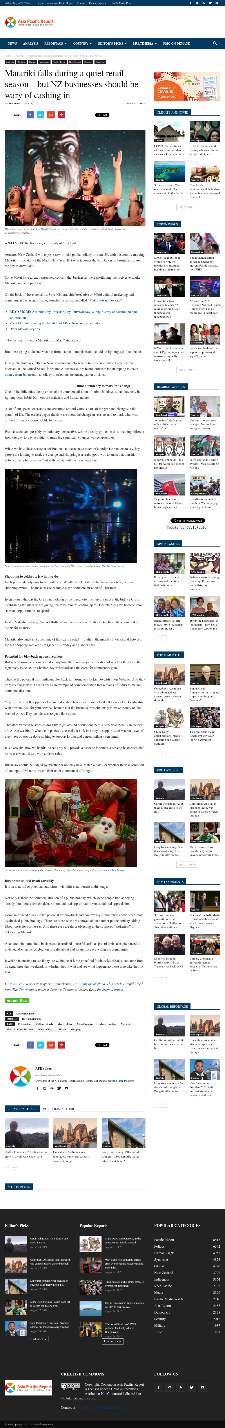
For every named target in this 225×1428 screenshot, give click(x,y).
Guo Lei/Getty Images (113, 566)
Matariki (126, 1024)
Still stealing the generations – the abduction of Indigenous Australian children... (168, 921)
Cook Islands (197, 841)
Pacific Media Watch (168, 1299)
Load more (186, 207)
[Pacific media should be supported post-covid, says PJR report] (205, 334)
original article (112, 989)
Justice (158, 1332)
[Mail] (197, 3)
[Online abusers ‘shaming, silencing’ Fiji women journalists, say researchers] (205, 563)
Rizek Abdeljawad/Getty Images (108, 870)
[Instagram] (46, 1088)
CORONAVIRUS (167, 224)
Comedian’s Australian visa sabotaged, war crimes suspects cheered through (71, 1156)
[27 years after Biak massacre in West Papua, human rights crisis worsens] (169, 484)
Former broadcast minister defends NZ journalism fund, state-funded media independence (167, 309)
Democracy (162, 1312)
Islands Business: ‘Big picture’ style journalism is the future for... (168, 624)
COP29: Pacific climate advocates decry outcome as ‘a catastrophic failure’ (169, 150)
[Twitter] (210, 3)
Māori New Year (86, 1024)
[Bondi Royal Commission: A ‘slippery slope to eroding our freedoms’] (205, 674)
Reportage (53, 43)
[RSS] (203, 3)
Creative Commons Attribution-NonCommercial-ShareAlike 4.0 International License (101, 1393)
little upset (68, 713)
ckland (60, 243)
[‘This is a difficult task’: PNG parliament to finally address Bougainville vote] (91, 1329)
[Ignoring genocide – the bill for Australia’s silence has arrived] (169, 445)
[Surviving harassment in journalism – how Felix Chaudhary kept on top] (205, 606)
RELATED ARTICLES (22, 1109)
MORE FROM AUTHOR (58, 1109)
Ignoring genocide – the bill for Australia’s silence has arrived (169, 464)
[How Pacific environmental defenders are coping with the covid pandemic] (205, 171)
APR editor (14, 103)
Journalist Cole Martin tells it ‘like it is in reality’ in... (167, 424)
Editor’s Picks (110, 43)
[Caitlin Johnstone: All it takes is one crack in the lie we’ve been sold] (27, 1133)
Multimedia (143, 43)
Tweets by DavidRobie (186, 528)
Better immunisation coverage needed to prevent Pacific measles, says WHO (204, 263)
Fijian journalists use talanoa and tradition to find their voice (168, 581)
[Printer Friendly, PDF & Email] (17, 1000)
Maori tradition (108, 1024)
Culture (32, 62)
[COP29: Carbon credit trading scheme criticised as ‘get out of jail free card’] (205, 131)
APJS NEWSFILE (168, 544)
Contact (81, 3)
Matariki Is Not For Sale (20, 1029)
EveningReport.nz (98, 3)
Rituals (62, 1029)
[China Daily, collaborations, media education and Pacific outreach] (169, 717)
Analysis (30, 43)
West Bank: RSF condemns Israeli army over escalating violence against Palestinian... (124, 1263)
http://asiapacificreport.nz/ (48, 1074)
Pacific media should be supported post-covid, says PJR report (204, 352)
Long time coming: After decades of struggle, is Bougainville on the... (169, 851)
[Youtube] (217, 3)
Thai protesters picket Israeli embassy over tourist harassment (202, 736)
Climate (159, 140)
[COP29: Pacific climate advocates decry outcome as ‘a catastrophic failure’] (169, 131)
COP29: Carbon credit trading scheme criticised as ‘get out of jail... (204, 150)
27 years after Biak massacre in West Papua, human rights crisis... (168, 503)
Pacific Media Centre (122, 3)
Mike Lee (35, 243)
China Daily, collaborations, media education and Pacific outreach (167, 738)
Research (88, 62)
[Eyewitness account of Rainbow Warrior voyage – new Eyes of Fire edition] (205, 484)
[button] (215, 43)
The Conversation (24, 989)
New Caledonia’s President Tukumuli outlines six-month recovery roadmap (201, 1089)
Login (40, 3)
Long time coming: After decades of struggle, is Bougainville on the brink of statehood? (123, 1156)
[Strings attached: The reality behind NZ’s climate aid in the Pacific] (169, 171)
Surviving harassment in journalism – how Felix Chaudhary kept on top (204, 624)
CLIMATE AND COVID (172, 112)
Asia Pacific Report (26, 1013)
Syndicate (100, 62)
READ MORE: (20, 311)
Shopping (76, 1029)
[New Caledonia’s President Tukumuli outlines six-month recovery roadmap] (205, 1069)
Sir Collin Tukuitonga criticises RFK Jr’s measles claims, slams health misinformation (167, 263)
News (12, 43)
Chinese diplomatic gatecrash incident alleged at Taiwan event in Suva (204, 964)
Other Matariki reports (24, 329)
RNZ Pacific (163, 1285)
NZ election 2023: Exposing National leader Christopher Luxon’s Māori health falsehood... (205, 307)
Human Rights (164, 1252)
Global (159, 952)
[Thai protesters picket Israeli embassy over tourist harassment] (205, 717)
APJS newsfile (162, 571)
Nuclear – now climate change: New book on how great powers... (203, 424)
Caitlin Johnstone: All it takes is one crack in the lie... (168, 807)
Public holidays (46, 1029)
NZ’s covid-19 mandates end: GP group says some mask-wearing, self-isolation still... (169, 354)
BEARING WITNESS (171, 387)
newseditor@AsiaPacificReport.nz (101, 1407)
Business (21, 62)
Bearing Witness (199, 493)
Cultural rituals (44, 1024)
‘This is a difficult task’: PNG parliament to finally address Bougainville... (120, 1328)
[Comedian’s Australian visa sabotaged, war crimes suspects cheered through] (75, 1133)
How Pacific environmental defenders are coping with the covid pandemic (205, 191)
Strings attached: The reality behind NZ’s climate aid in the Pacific (168, 189)
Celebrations (24, 1024)
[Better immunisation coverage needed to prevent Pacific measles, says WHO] (205, 243)
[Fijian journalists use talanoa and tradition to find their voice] (169, 563)
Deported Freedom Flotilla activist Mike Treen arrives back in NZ (168, 962)
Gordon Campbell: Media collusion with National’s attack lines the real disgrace (205, 921)
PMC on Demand (176, 43)
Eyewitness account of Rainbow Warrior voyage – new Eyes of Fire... (204, 503)
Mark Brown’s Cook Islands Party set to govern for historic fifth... (204, 851)
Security (160, 1318)
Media (158, 1292)
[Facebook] (190, 3)
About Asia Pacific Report (60, 3)
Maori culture (65, 1024)
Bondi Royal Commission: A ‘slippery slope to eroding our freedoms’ (204, 694)
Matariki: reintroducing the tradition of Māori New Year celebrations (56, 323)
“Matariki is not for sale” (105, 300)
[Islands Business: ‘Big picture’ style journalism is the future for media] (169, 606)
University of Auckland (89, 983)
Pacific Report (59, 62)
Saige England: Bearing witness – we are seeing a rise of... (204, 464)
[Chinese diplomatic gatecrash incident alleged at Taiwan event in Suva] (205, 944)
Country (80, 43)
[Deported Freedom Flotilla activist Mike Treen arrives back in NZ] (169, 944)
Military (159, 1325)
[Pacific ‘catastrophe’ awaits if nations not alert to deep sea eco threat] (91, 1308)
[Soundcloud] (53, 1088)
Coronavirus (161, 252)
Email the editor (126, 1080)
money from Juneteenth (21, 374)
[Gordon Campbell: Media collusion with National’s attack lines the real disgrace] (205, 901)
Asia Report (60, 1146)
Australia (10, 1146)
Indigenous (44, 62)
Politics (159, 1246)
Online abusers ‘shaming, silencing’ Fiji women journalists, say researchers (205, 583)
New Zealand (75, 62)
